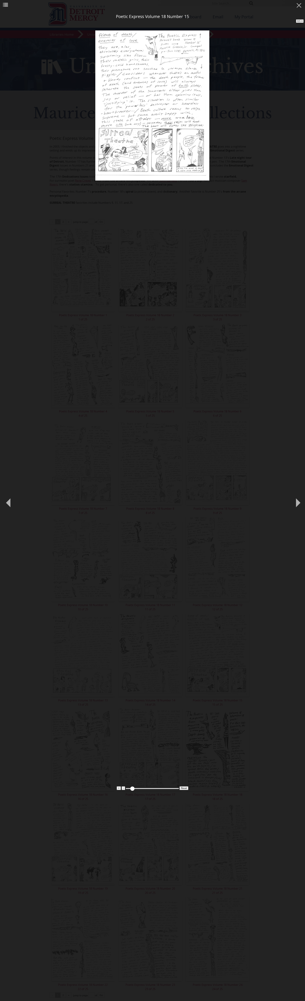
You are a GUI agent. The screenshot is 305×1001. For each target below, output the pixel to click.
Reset (184, 788)
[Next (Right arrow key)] (297, 500)
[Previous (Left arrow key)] (8, 500)
